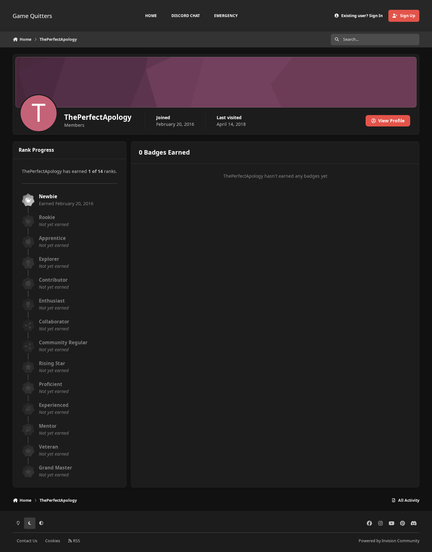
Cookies (52, 540)
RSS (76, 540)
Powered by (389, 540)
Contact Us (27, 540)
